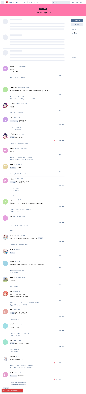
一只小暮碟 (15, 121)
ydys (41, 238)
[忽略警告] (21, 390)
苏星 (13, 313)
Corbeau (14, 376)
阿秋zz (13, 182)
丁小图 (13, 168)
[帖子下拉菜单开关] (62, 75)
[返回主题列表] (2, 2)
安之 (13, 137)
